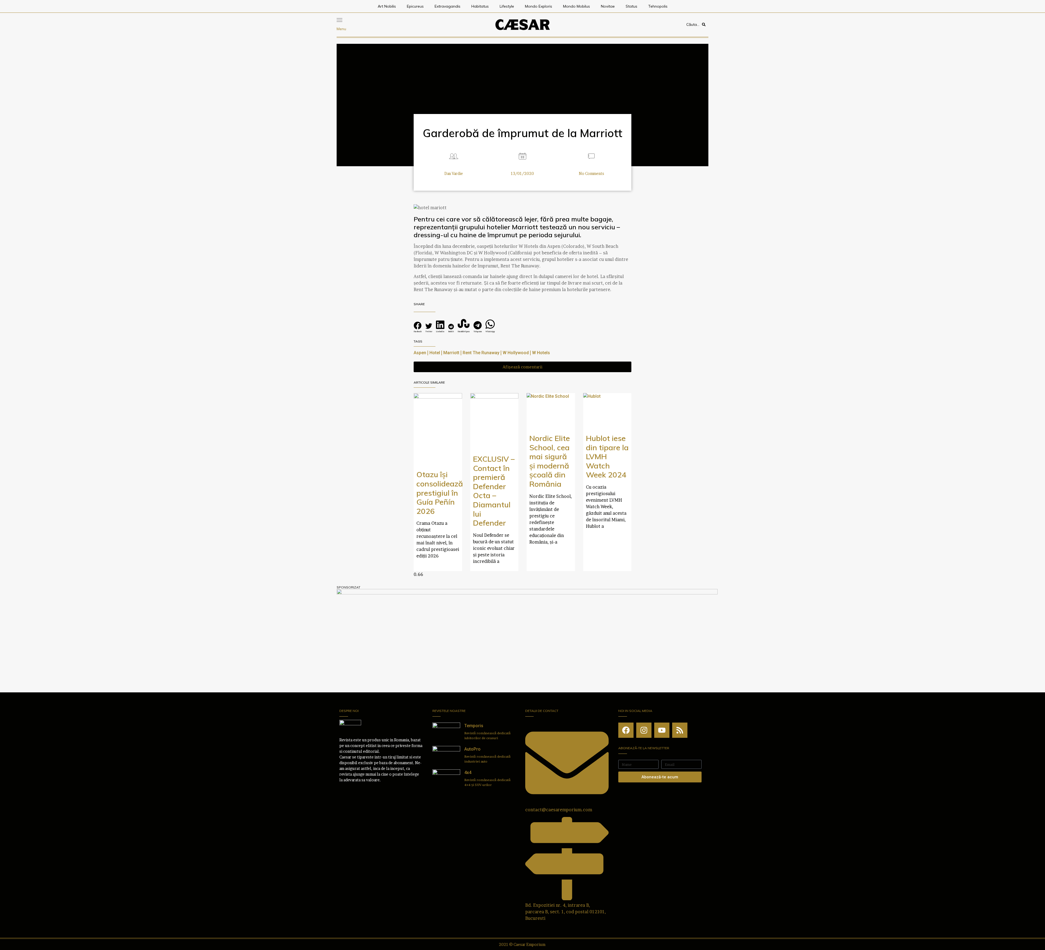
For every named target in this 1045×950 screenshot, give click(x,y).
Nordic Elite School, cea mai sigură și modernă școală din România (549, 461)
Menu (341, 28)
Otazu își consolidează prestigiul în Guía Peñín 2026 (439, 493)
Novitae (608, 6)
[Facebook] (626, 730)
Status (631, 6)
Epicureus (415, 6)
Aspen (420, 352)
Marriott (451, 352)
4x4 (467, 772)
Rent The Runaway (481, 352)
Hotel (434, 352)
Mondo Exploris (538, 6)
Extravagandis (447, 6)
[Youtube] (661, 730)
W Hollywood (516, 352)
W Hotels (541, 352)
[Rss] (679, 730)
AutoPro (472, 749)
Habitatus (480, 6)
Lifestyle (507, 6)
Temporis (473, 725)
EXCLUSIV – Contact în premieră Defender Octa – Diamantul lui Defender (494, 491)
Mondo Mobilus (576, 6)
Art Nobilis (387, 6)
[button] (703, 24)
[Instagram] (643, 730)
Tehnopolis (658, 6)
